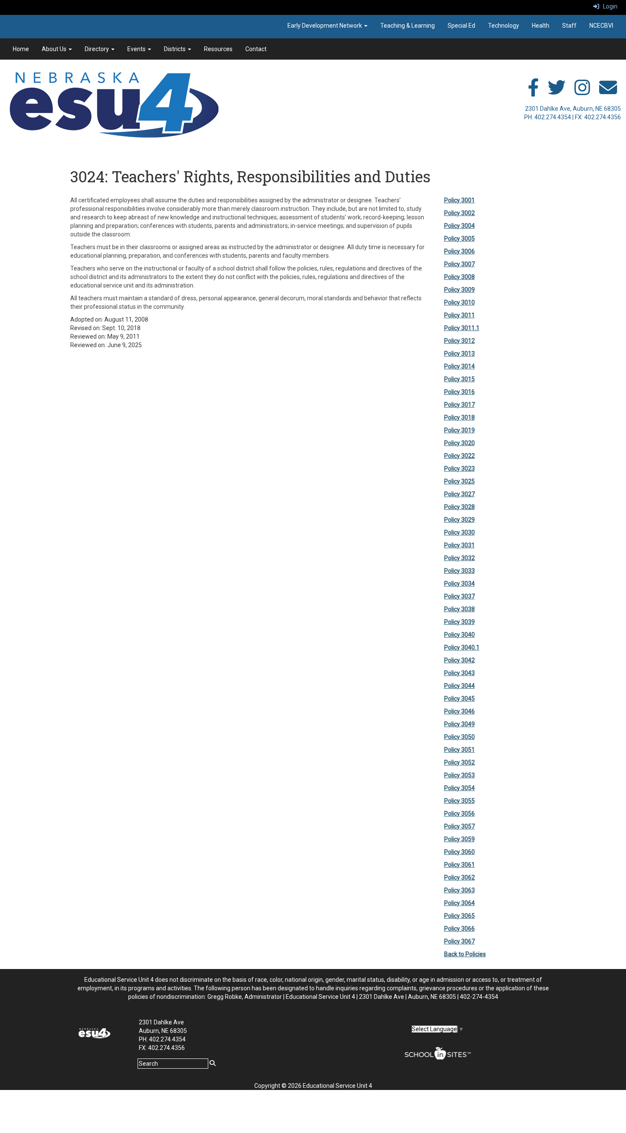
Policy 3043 (459, 673)
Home (21, 49)
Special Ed (461, 25)
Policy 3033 (459, 570)
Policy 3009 (459, 289)
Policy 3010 (459, 302)
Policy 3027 (459, 494)
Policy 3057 (459, 826)
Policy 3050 (459, 736)
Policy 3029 (459, 519)
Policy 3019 (459, 430)
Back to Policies (465, 954)
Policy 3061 (459, 864)
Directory (97, 49)
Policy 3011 (459, 315)
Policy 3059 (459, 839)
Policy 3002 (459, 213)
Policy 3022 (459, 455)
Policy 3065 (459, 915)
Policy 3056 (459, 813)
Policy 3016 (459, 391)
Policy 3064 (459, 903)
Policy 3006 (459, 251)
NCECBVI (601, 25)
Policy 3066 (459, 928)
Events (137, 49)
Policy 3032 (459, 558)
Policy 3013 (459, 353)
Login (608, 6)
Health (540, 25)
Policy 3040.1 (462, 647)
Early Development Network (325, 25)
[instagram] (582, 92)
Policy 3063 (459, 890)
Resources (218, 49)
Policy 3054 (459, 788)
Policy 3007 (459, 264)
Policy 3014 (459, 366)
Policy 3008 (459, 276)
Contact (256, 49)
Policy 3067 (459, 941)
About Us (55, 49)
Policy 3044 (459, 685)
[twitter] (556, 92)
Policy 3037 (459, 596)
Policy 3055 (459, 800)
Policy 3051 (459, 749)
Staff (569, 25)
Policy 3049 (459, 724)
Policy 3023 (459, 468)
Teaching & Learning (407, 25)
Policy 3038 (459, 609)
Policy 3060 (459, 851)
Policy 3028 (459, 506)
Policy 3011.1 (462, 328)
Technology (503, 25)
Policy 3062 (459, 877)
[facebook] (533, 92)
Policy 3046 (459, 711)
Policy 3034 (459, 583)
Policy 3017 (459, 404)
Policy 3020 (459, 443)
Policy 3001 (459, 200)
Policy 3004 (459, 225)
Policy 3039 (459, 621)
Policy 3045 (459, 698)
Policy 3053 (459, 775)
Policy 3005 (459, 238)
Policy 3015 (459, 379)
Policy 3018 (459, 417)
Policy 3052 (459, 762)
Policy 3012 (459, 340)
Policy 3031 (459, 545)
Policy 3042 (459, 660)
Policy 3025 (459, 481)
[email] (608, 92)
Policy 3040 (459, 634)
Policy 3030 (459, 532)
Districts (175, 49)
